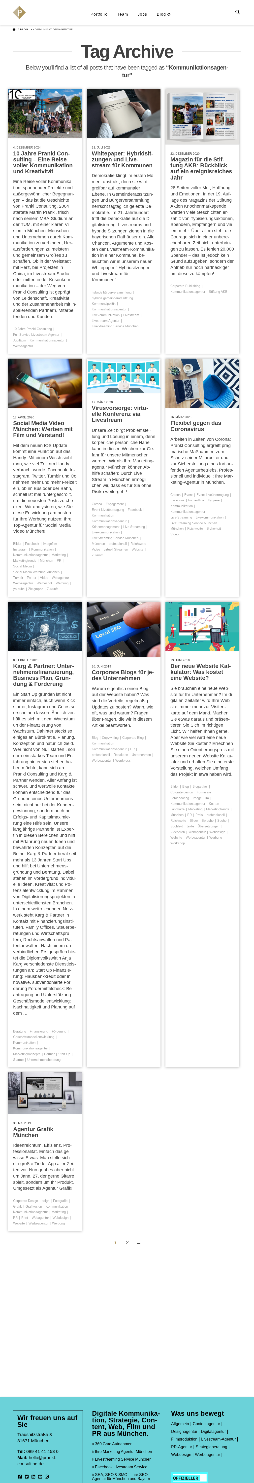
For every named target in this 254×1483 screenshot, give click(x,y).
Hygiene (214, 500)
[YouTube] (40, 1477)
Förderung (59, 1031)
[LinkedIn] (33, 1477)
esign (45, 1201)
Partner (49, 1054)
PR (59, 560)
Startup (18, 1060)
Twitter (31, 578)
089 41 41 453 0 (42, 1451)
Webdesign (217, 832)
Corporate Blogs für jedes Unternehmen (123, 675)
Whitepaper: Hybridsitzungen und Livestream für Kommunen (122, 159)
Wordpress (123, 760)
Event (188, 495)
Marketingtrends (24, 560)
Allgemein (180, 1424)
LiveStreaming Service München (115, 326)
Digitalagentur (213, 1431)
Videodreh (177, 832)
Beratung (19, 1031)
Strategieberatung (211, 1447)
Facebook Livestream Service (121, 1467)
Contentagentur (206, 1424)
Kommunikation (42, 549)
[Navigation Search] (238, 12)
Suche (221, 820)
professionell (118, 544)
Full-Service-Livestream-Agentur (36, 334)
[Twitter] (27, 1477)
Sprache (208, 820)
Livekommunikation (106, 315)
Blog (95, 738)
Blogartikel (200, 786)
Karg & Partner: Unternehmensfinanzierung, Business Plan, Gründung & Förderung (43, 675)
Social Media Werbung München (36, 572)
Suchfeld (176, 826)
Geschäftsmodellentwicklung (33, 1037)
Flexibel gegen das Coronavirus (195, 426)
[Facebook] (20, 1477)
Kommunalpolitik (104, 303)
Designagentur (184, 1431)
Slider (194, 820)
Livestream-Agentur (218, 1439)
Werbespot (44, 583)
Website (137, 549)
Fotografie (60, 1201)
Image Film (201, 798)
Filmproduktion (184, 1439)
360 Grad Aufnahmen (113, 1444)
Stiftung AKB (218, 292)
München (46, 560)
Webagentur (60, 578)
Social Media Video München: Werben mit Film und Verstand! (43, 429)
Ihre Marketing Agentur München (123, 1451)
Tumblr (18, 578)
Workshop (177, 843)
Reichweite (138, 544)
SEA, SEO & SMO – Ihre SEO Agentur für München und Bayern (121, 1477)
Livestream (131, 315)
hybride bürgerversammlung (111, 292)
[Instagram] (47, 1477)
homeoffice (196, 500)
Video (44, 578)
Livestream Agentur (106, 321)
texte (190, 826)
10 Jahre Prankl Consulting (32, 329)
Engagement (115, 504)
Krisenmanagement (106, 527)
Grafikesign (34, 1206)
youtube (19, 589)
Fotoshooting (179, 798)
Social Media (22, 566)
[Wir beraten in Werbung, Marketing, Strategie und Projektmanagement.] (19, 15)
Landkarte (177, 809)
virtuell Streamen (116, 549)
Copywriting (110, 738)
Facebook (32, 544)
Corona (97, 504)
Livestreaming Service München (123, 1459)
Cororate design (181, 792)
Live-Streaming (134, 527)
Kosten (214, 804)
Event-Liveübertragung (108, 510)
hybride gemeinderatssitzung (112, 298)
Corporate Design (25, 1201)
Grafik (17, 1206)
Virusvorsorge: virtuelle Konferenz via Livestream (120, 414)
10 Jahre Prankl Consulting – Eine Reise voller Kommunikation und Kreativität (43, 162)
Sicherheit (214, 528)
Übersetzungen (208, 826)
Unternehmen (141, 755)
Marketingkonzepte (26, 1054)
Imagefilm (50, 544)
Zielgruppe (35, 589)
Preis (199, 815)
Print (24, 1218)
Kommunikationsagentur (47, 340)
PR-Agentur (181, 1447)
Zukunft (52, 589)
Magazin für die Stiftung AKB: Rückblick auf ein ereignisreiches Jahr (201, 168)
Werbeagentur (23, 346)
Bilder (17, 544)
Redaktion (121, 755)
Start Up (64, 1054)
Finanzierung (39, 1031)
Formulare (204, 792)
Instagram (20, 549)
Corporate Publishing (185, 286)
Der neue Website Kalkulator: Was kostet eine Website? (200, 672)
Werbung (62, 583)
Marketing (59, 555)
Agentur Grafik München (33, 1132)
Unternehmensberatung (44, 1060)
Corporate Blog (133, 738)
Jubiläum (19, 340)
